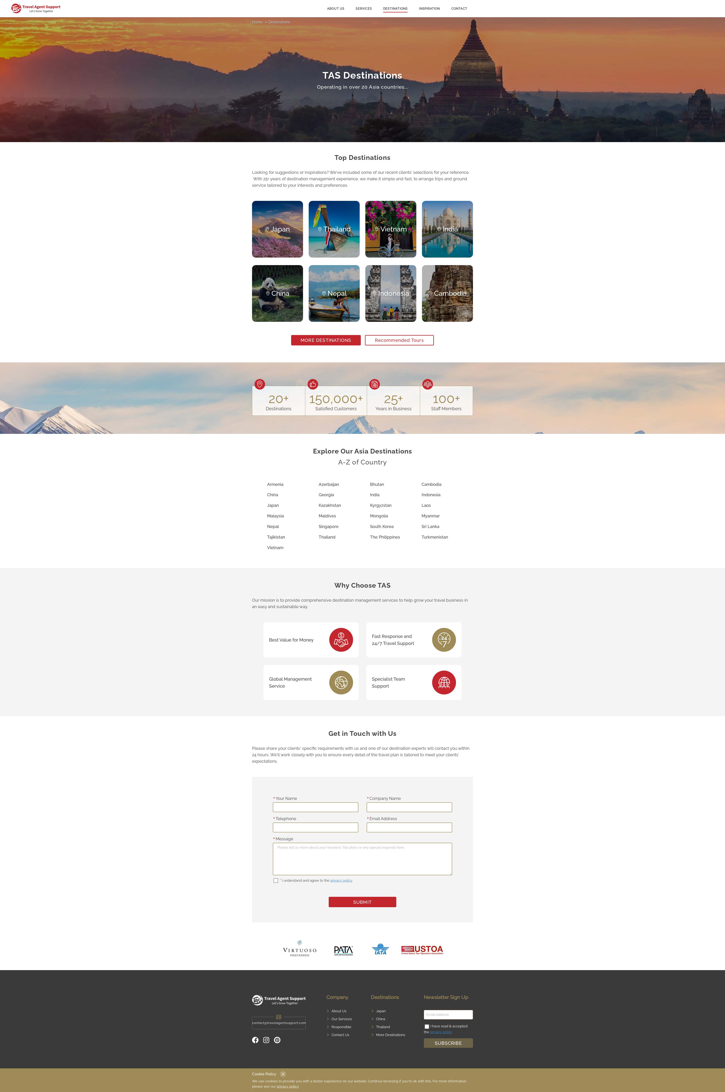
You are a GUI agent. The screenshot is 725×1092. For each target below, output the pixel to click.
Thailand (327, 537)
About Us (336, 8)
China (272, 494)
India (374, 494)
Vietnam (275, 547)
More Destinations (326, 340)
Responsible (341, 1027)
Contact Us (340, 1035)
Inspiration (429, 8)
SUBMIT (362, 902)
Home (257, 22)
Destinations (395, 8)
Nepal (273, 526)
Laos (426, 505)
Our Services (342, 1019)
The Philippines (385, 537)
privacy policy (341, 880)
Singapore (329, 526)
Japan (273, 505)
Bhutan (377, 484)
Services (364, 8)
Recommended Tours (399, 340)
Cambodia (431, 484)
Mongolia (379, 515)
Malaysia (275, 515)
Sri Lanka (430, 526)
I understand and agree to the (316, 880)
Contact (459, 8)
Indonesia (431, 494)
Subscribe (448, 1043)
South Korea (382, 526)
